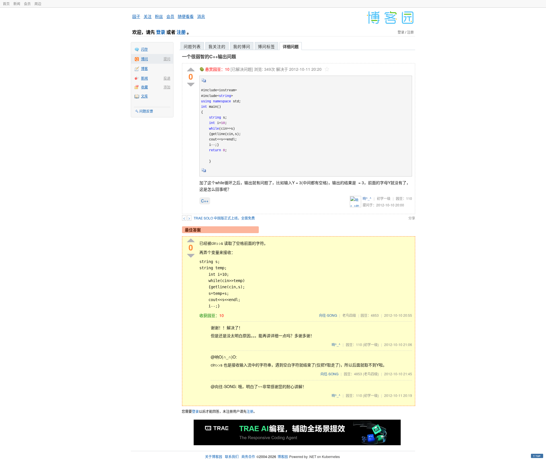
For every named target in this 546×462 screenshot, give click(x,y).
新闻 (16, 3)
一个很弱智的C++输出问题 (209, 56)
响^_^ (367, 198)
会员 (27, 3)
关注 (148, 16)
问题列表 (192, 46)
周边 (37, 3)
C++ (204, 201)
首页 (6, 3)
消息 (201, 16)
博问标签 (266, 46)
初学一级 (383, 198)
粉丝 (159, 16)
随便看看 (186, 16)
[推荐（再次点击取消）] (191, 69)
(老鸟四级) (371, 373)
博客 (144, 68)
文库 (144, 96)
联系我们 (232, 456)
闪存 (144, 49)
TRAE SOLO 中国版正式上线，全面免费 (224, 218)
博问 (144, 58)
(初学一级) (371, 344)
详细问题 (291, 46)
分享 (411, 218)
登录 (160, 32)
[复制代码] (204, 82)
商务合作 (248, 456)
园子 (136, 16)
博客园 (283, 456)
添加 (167, 86)
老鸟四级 (349, 315)
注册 (181, 32)
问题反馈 (146, 111)
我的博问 (241, 46)
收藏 (144, 86)
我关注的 (217, 46)
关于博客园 (213, 456)
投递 (167, 78)
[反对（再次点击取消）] (191, 84)
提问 (167, 58)
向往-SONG (328, 315)
